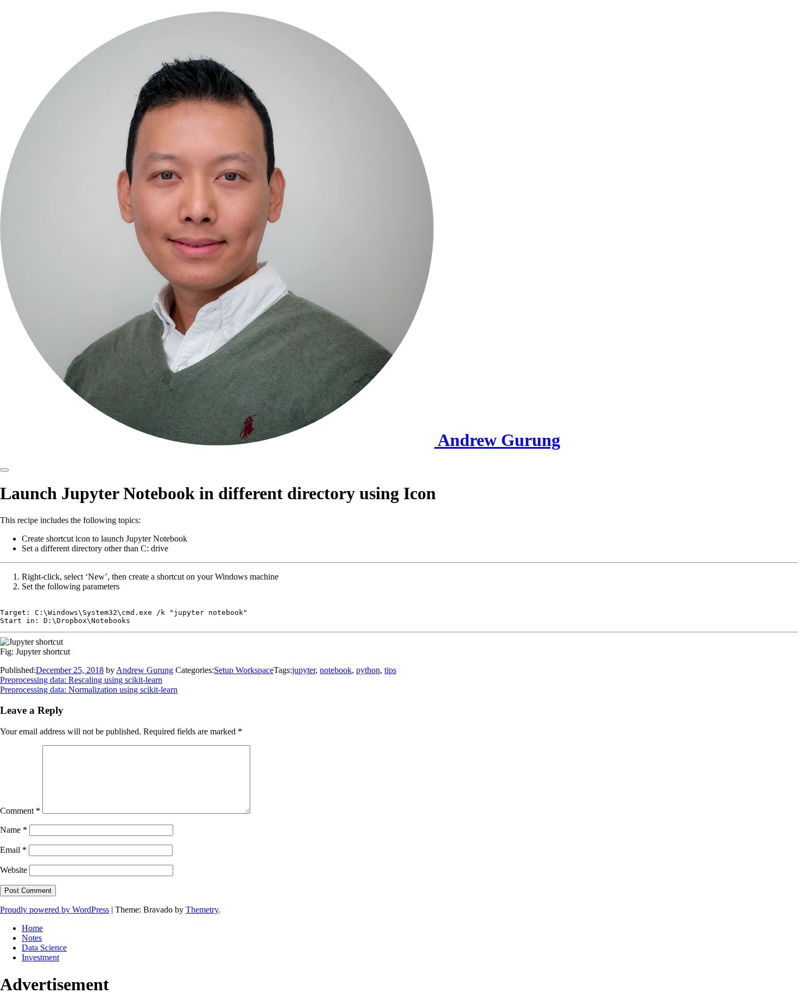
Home (32, 928)
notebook (336, 670)
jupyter (303, 670)
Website (13, 870)
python (368, 670)
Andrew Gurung (144, 670)
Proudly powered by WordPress (54, 909)
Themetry (202, 909)
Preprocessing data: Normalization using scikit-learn (89, 689)
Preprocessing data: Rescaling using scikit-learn (81, 679)
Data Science (44, 947)
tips (390, 670)
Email (13, 849)
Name (13, 829)
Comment (20, 810)
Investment (40, 957)
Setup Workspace (244, 670)
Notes (32, 937)
